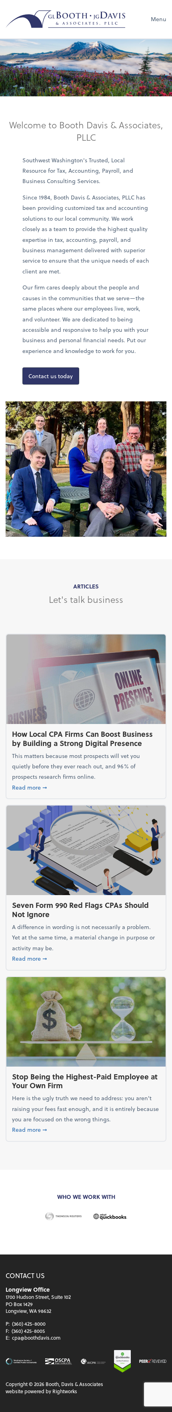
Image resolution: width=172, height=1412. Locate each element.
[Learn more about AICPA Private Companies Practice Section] (93, 1361)
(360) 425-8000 (29, 1323)
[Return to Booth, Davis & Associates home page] (66, 19)
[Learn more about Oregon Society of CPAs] (58, 1361)
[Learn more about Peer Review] (152, 1361)
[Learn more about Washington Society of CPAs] (21, 1361)
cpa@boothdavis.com (36, 1337)
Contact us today (50, 376)
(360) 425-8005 (28, 1330)
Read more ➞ (86, 787)
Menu (158, 19)
